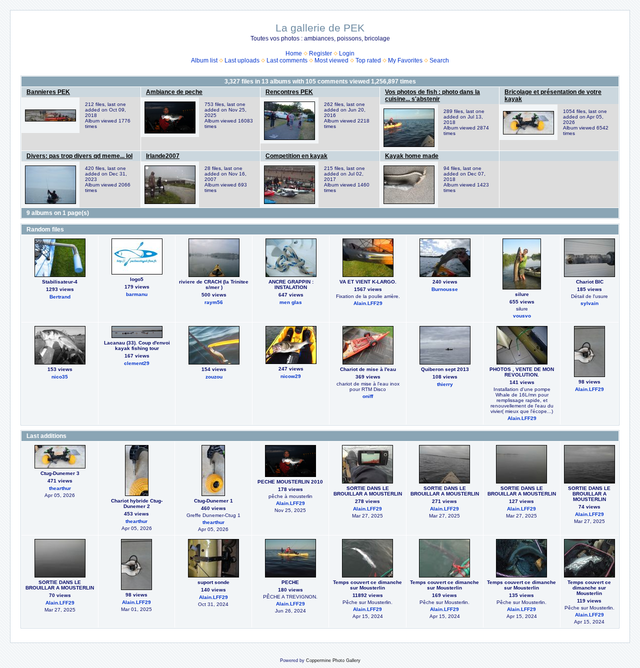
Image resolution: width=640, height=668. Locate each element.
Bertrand (60, 297)
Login (346, 53)
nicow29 (290, 376)
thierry (445, 384)
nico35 (60, 377)
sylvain (589, 303)
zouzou (214, 377)
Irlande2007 (163, 156)
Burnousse (445, 289)
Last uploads (242, 60)
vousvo (522, 315)
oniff (367, 396)
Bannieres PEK (48, 92)
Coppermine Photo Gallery (333, 660)
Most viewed (331, 60)
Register (320, 53)
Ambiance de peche (174, 92)
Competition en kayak (297, 156)
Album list (204, 60)
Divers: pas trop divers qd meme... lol (79, 156)
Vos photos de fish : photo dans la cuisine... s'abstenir (432, 95)
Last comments (287, 60)
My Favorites (405, 60)
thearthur (60, 488)
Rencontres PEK (289, 92)
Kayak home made (411, 156)
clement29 (137, 363)
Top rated (368, 60)
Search (439, 60)
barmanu (137, 294)
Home (294, 53)
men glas (291, 302)
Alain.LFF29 (368, 303)
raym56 (213, 302)
